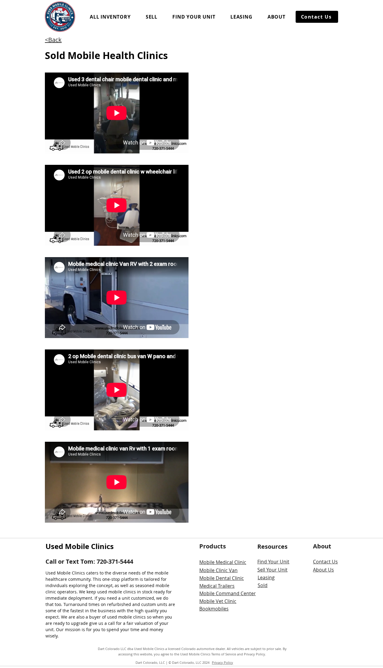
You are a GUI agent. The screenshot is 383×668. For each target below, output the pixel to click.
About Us (323, 569)
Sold (263, 585)
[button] (110, 16)
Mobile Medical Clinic (222, 562)
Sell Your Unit (272, 569)
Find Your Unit (273, 561)
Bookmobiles (214, 608)
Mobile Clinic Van (218, 570)
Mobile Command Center (227, 593)
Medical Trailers (217, 586)
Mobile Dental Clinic (221, 578)
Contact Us (325, 561)
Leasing (266, 577)
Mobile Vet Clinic (217, 601)
